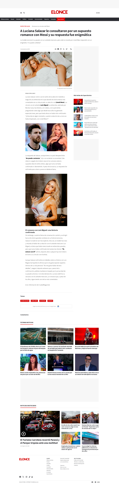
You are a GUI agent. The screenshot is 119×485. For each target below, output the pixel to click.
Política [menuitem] (24, 19)
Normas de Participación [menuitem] (79, 463)
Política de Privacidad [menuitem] (78, 460)
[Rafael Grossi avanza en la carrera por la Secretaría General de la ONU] (60, 362)
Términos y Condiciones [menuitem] (79, 462)
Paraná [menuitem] (12, 19)
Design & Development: (98, 482)
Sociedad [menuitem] (30, 19)
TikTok (29, 477)
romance (50, 300)
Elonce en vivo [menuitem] (63, 467)
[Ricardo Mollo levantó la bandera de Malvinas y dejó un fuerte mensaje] (78, 102)
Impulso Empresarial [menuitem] (64, 460)
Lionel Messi (34, 300)
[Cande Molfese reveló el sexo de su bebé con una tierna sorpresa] (78, 117)
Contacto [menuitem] (76, 465)
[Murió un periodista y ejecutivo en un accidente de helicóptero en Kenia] (88, 362)
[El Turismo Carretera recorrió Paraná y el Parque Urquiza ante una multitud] (40, 424)
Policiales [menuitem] (18, 19)
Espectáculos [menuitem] (61, 19)
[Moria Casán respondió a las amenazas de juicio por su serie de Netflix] (78, 110)
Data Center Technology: (95, 482)
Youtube (32, 477)
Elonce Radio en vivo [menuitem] (64, 469)
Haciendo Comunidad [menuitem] (64, 458)
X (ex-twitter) (23, 477)
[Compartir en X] (63, 49)
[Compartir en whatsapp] (55, 49)
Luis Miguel (42, 300)
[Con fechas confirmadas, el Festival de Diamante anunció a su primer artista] (78, 133)
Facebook (20, 477)
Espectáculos (25, 26)
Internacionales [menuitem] (38, 19)
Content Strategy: (92, 482)
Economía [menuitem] (53, 19)
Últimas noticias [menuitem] (5, 19)
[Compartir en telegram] (66, 49)
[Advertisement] (60, 390)
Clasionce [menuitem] (62, 465)
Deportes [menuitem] (46, 19)
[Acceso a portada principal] (59, 12)
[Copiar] (61, 49)
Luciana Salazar (25, 300)
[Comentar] (70, 49)
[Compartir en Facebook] (58, 49)
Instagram (26, 477)
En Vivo (98, 13)
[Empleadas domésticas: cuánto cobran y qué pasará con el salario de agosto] (70, 438)
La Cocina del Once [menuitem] (64, 462)
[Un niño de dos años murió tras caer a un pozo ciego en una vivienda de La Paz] (70, 417)
